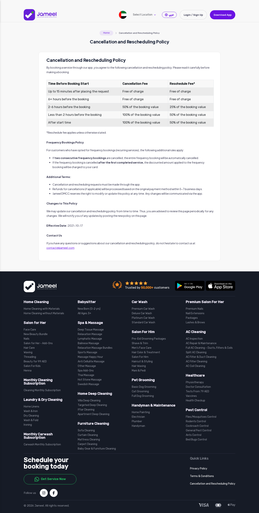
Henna (27, 370)
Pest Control (196, 410)
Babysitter (87, 302)
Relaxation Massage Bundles (95, 347)
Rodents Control (196, 421)
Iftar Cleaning (86, 409)
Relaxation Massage (90, 334)
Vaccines (191, 396)
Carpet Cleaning (87, 444)
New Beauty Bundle (36, 334)
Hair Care (29, 347)
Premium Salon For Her (205, 302)
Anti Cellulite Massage (91, 361)
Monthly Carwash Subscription (38, 435)
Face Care (30, 329)
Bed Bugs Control (196, 439)
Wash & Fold (31, 420)
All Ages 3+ (84, 313)
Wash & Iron (31, 411)
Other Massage (87, 366)
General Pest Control (198, 430)
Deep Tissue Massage (91, 329)
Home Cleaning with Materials (42, 308)
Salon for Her (35, 322)
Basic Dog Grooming (144, 386)
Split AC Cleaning (196, 352)
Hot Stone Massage (90, 379)
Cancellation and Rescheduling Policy (212, 483)
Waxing (28, 352)
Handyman (138, 426)
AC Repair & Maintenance (201, 343)
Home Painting (141, 412)
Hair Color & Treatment (146, 352)
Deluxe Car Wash (142, 313)
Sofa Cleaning (86, 430)
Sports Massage (87, 352)
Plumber (137, 421)
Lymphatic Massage (90, 338)
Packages (192, 318)
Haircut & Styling (142, 361)
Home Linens (31, 406)
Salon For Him (143, 332)
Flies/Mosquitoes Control (201, 416)
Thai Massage (86, 375)
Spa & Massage (90, 322)
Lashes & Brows (195, 322)
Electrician (138, 416)
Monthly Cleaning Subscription (38, 381)
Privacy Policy (198, 468)
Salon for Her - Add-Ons (38, 343)
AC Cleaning (196, 332)
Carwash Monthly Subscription (42, 444)
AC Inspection (194, 338)
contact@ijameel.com (60, 247)
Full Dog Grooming (143, 396)
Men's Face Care (141, 347)
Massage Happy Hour (90, 357)
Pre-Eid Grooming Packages (149, 338)
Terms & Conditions (202, 476)
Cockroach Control (197, 426)
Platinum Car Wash (143, 318)
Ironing (28, 424)
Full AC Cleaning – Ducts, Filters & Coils (209, 347)
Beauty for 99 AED (35, 361)
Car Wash (139, 302)
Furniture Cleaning (93, 423)
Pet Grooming (143, 380)
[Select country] (123, 15)
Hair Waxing (139, 366)
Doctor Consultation (198, 386)
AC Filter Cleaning (196, 361)
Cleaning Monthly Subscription (42, 390)
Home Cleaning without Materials (44, 313)
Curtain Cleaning (88, 435)
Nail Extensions (195, 313)
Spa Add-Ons (86, 370)
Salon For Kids (32, 366)
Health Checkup (195, 400)
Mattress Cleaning (89, 439)
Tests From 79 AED (197, 391)
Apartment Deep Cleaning (93, 414)
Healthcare (195, 375)
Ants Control (193, 435)
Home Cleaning (36, 302)
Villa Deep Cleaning (89, 400)
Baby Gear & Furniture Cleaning (97, 448)
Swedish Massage (88, 384)
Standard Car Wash (143, 322)
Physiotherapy (195, 382)
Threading (30, 357)
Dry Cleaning (31, 415)
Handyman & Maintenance (153, 405)
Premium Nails (194, 308)
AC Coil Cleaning (195, 366)
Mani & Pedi (139, 370)
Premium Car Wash (143, 308)
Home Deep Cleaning (95, 393)
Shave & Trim (140, 343)
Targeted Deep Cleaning (92, 405)
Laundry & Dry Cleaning (43, 399)
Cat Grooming (140, 391)
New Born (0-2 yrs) (89, 308)
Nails (26, 338)
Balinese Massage (88, 343)
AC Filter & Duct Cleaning (201, 357)
